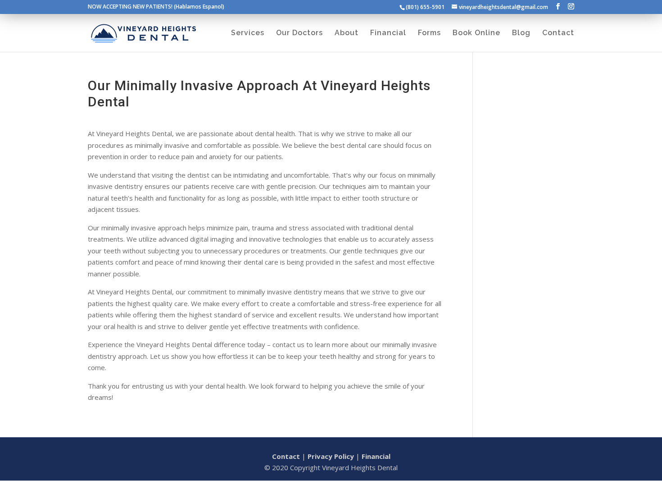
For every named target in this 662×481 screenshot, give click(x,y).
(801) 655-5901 (425, 7)
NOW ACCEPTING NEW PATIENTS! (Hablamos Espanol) (156, 7)
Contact (286, 456)
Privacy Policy (331, 456)
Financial (376, 456)
